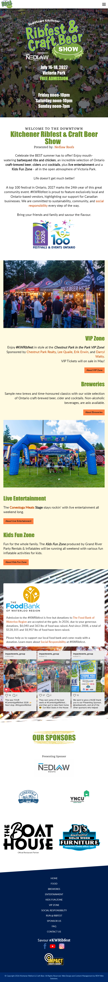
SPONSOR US (54, 920)
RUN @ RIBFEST (54, 915)
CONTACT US (54, 931)
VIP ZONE (54, 905)
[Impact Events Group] (54, 959)
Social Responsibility (53, 642)
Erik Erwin (81, 352)
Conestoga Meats (22, 507)
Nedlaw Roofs (64, 147)
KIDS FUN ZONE (54, 899)
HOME (54, 878)
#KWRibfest (59, 940)
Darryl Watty (100, 354)
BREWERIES (54, 889)
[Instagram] (62, 946)
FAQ (54, 926)
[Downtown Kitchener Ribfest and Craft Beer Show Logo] (6, 4)
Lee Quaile (65, 352)
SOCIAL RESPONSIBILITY (54, 910)
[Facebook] (45, 946)
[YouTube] (52, 946)
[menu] (103, 4)
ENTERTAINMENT (54, 894)
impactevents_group (15, 654)
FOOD (54, 883)
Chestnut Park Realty (41, 352)
